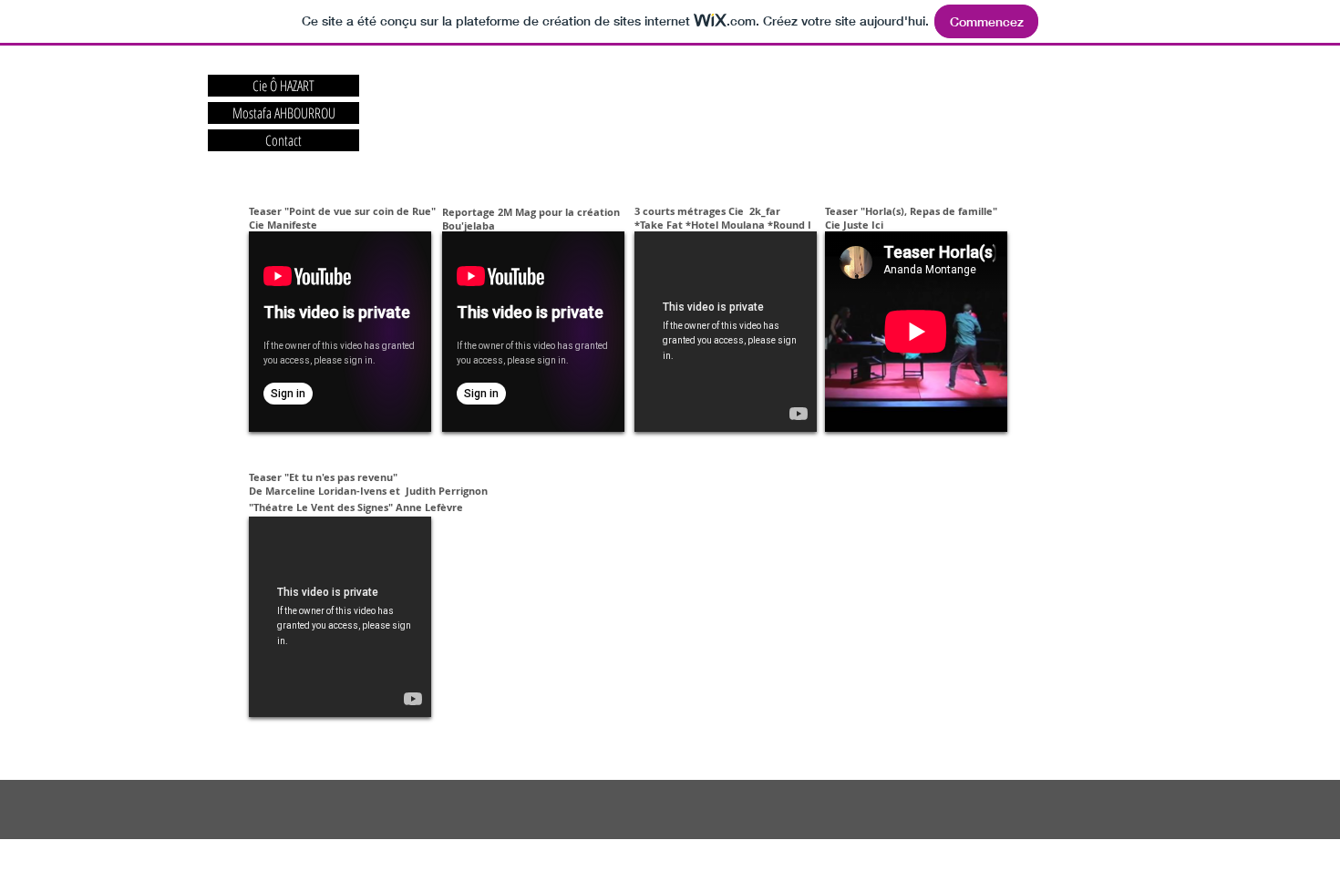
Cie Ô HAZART (283, 86)
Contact (283, 140)
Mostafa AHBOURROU (283, 113)
